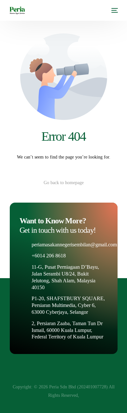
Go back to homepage (64, 182)
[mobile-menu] (114, 10)
